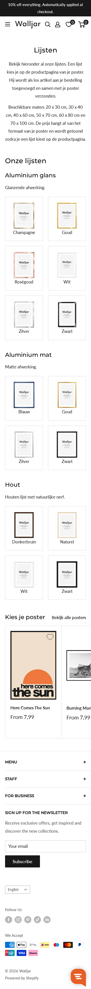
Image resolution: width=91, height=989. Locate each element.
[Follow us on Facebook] (8, 919)
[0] (82, 24)
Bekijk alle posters (69, 617)
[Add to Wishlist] (50, 637)
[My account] (57, 24)
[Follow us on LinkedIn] (47, 919)
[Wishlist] (69, 24)
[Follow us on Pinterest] (27, 919)
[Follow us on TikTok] (37, 919)
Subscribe (22, 861)
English (13, 889)
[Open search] (48, 24)
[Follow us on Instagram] (18, 919)
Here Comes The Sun (30, 707)
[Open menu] (7, 24)
